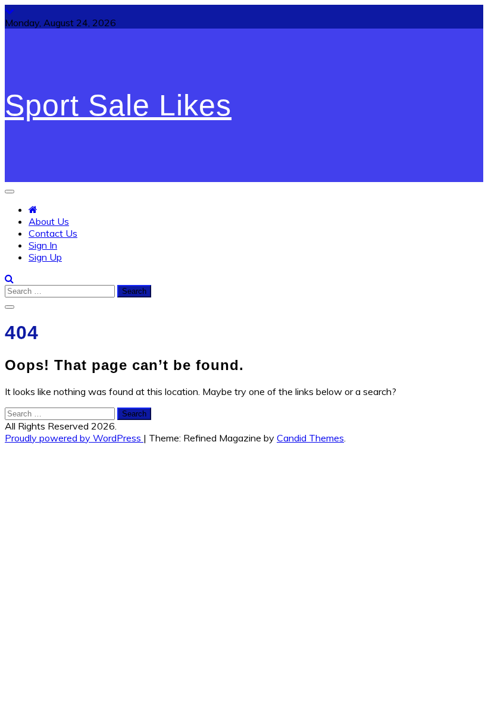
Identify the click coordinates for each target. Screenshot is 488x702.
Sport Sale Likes (118, 105)
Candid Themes (310, 438)
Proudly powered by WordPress (74, 438)
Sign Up (45, 257)
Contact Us (53, 233)
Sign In (43, 245)
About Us (49, 221)
